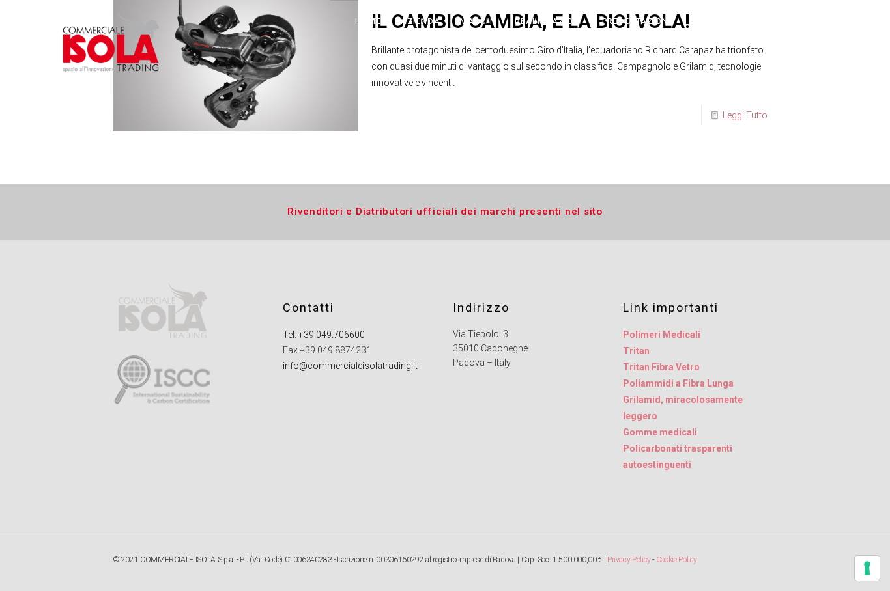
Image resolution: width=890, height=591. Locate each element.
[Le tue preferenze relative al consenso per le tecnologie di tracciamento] (867, 568)
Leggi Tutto (745, 115)
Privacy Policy (629, 559)
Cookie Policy (676, 559)
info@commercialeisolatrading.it (350, 366)
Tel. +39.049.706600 (324, 334)
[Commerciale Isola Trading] (109, 42)
